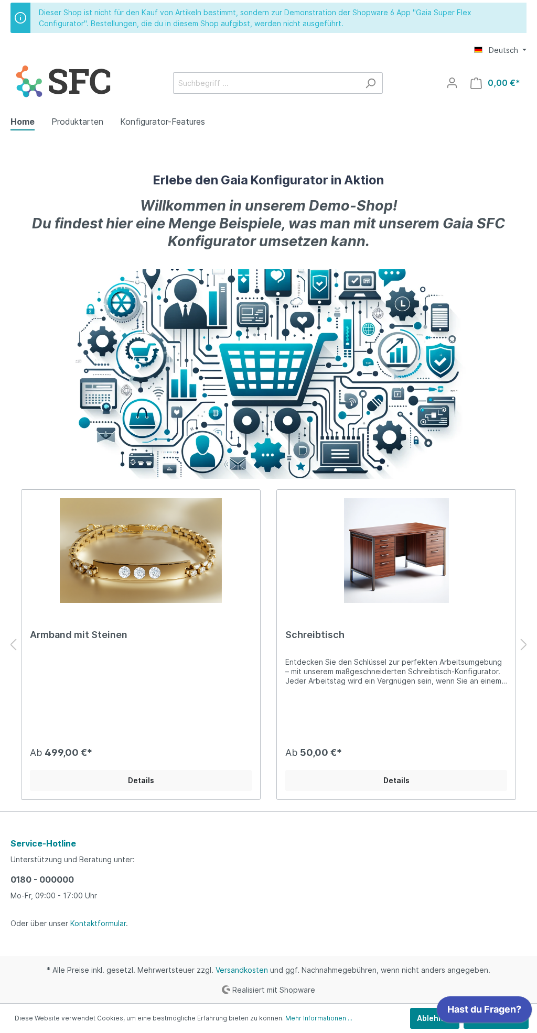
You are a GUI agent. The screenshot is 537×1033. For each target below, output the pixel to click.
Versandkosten (242, 969)
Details (141, 780)
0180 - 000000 (42, 879)
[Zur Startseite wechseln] (62, 80)
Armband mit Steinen (78, 634)
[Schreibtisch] (396, 550)
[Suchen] (370, 83)
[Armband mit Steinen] (141, 550)
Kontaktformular (98, 923)
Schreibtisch (315, 634)
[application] (484, 1012)
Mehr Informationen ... (318, 1018)
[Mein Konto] (452, 83)
